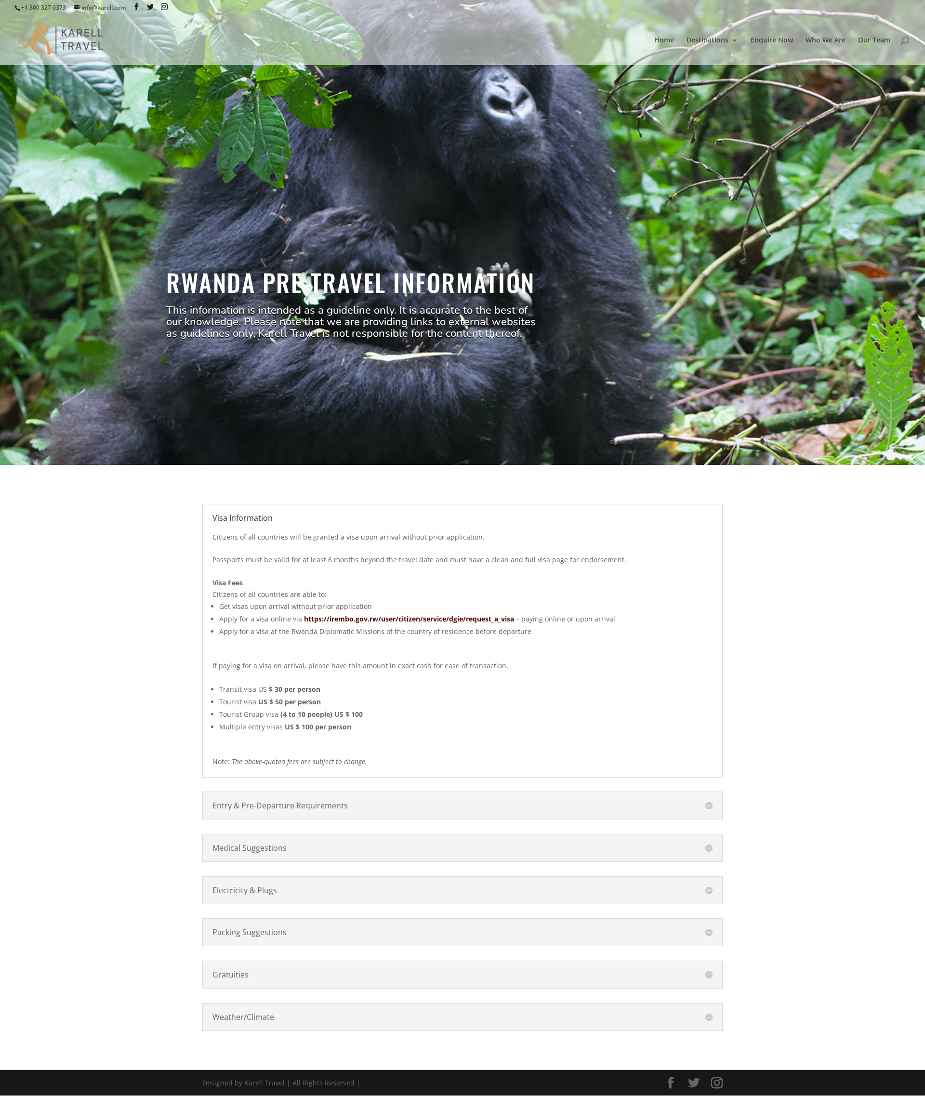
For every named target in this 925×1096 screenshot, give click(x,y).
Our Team (874, 40)
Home (664, 40)
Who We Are (826, 40)
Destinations (707, 40)
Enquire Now (772, 40)
